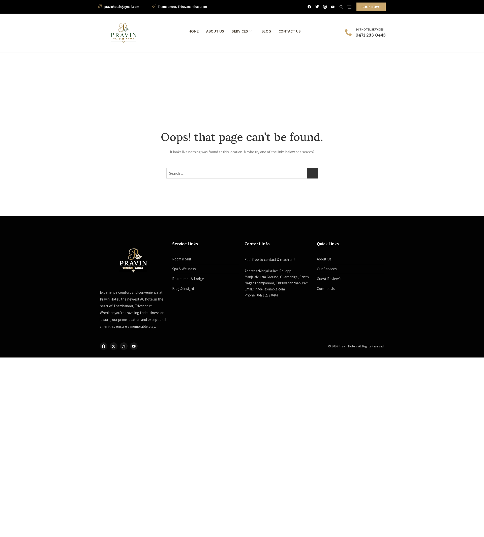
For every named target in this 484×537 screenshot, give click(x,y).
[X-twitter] (113, 346)
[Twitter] (317, 7)
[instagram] (324, 7)
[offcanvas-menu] (348, 7)
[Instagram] (124, 346)
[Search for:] (242, 173)
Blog (266, 31)
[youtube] (332, 7)
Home (194, 31)
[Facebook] (309, 7)
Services (240, 31)
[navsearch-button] (341, 6)
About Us (215, 31)
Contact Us (290, 31)
